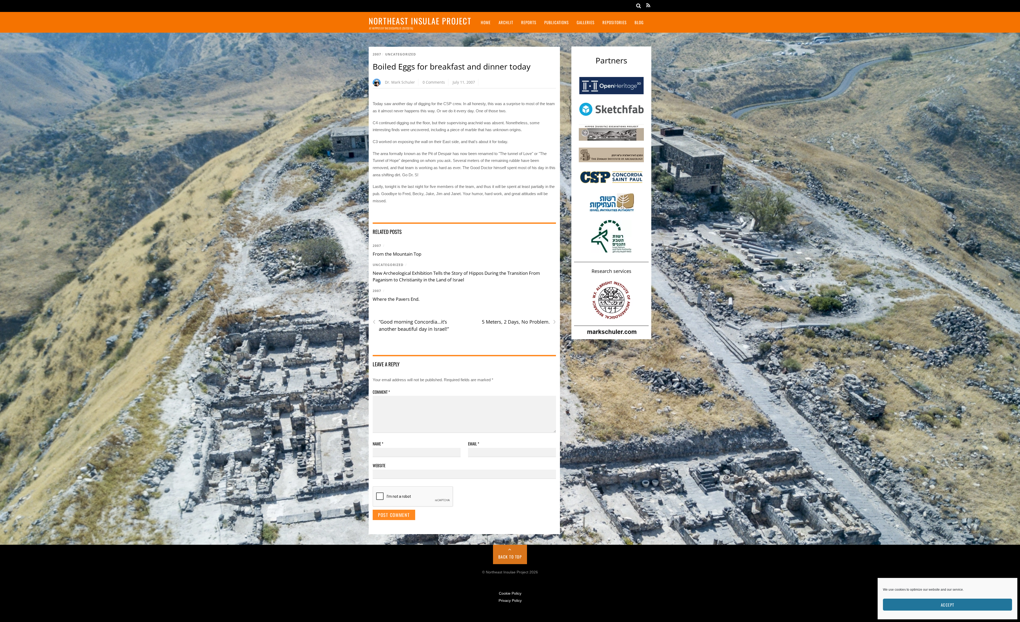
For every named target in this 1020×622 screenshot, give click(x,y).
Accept (947, 605)
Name (378, 444)
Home (486, 22)
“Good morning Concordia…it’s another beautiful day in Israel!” (411, 325)
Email (473, 444)
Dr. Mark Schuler (400, 82)
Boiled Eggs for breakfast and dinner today (451, 66)
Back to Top (510, 557)
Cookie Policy (510, 593)
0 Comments (434, 82)
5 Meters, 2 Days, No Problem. (519, 321)
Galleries (585, 22)
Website (379, 465)
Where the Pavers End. (396, 299)
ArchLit (506, 22)
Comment (381, 392)
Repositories (614, 22)
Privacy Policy (510, 601)
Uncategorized (400, 54)
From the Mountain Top (397, 254)
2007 (377, 54)
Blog (639, 22)
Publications (556, 22)
